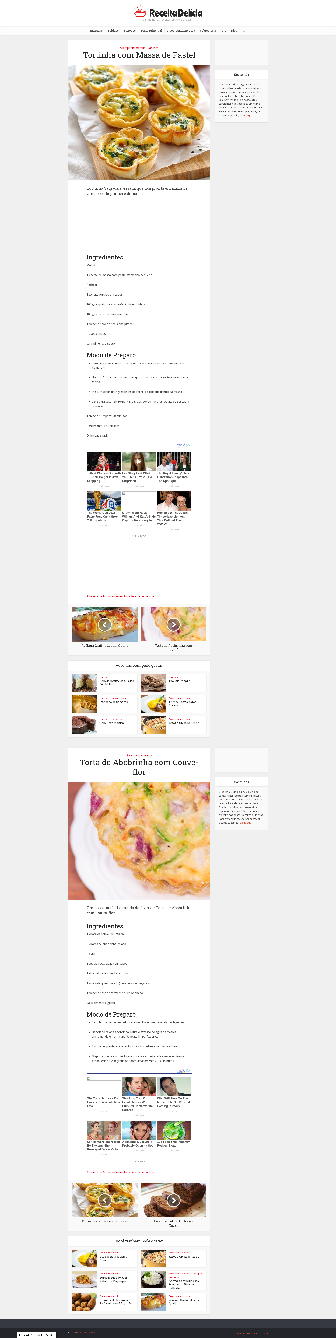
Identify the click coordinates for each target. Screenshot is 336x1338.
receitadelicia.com (85, 1332)
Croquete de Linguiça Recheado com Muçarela (116, 1301)
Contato (263, 1333)
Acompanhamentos (181, 30)
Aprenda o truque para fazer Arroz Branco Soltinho (184, 1284)
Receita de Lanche (142, 596)
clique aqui (246, 115)
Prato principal (151, 30)
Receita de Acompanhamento (108, 596)
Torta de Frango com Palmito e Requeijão (113, 1279)
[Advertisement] (139, 227)
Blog (234, 30)
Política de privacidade (246, 1333)
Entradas (96, 30)
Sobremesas (208, 30)
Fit (224, 30)
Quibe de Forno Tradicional (164, 1322)
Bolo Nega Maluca (112, 723)
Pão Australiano (179, 681)
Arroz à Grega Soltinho (184, 723)
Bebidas (113, 30)
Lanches (130, 30)
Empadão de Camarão (114, 702)
